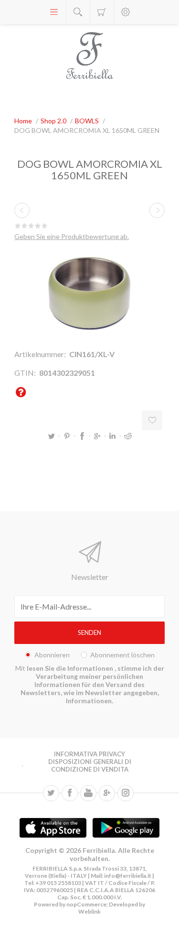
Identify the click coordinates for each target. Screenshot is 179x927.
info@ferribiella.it (127, 875)
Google (97, 436)
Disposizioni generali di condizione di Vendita (89, 765)
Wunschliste (152, 420)
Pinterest (67, 436)
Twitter (51, 436)
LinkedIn (112, 436)
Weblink (89, 911)
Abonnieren (52, 655)
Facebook (82, 436)
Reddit (128, 436)
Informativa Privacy (89, 754)
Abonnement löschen (122, 655)
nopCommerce (85, 904)
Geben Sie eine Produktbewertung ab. (71, 236)
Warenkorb (102, 12)
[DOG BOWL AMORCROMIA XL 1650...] (22, 210)
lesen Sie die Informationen (71, 668)
